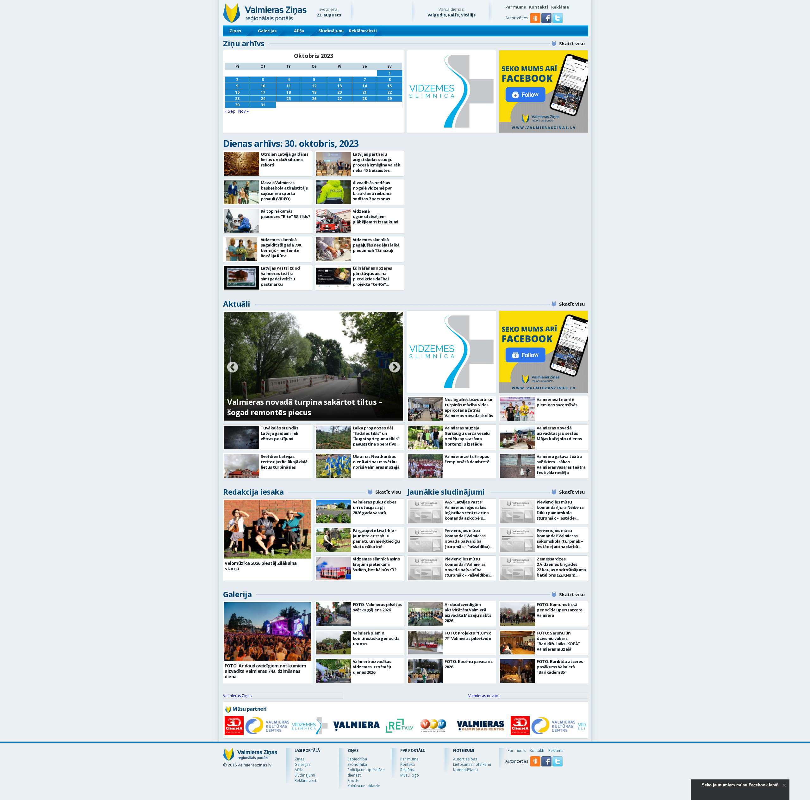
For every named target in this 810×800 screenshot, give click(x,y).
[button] (546, 21)
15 (389, 86)
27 (339, 98)
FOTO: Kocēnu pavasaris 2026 (468, 664)
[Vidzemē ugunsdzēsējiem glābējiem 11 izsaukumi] (333, 221)
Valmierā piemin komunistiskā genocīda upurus (376, 638)
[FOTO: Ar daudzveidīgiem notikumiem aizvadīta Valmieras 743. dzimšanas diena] (267, 631)
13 (339, 86)
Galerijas (267, 31)
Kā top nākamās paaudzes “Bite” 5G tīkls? (285, 213)
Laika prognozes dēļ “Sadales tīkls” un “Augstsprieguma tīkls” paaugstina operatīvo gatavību (376, 438)
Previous (232, 367)
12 (314, 86)
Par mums (515, 7)
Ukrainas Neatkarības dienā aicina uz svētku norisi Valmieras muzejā (376, 461)
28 (364, 98)
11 (288, 86)
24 (263, 98)
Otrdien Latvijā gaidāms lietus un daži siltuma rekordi (284, 159)
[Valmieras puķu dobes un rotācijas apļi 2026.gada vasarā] (333, 511)
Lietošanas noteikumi (472, 764)
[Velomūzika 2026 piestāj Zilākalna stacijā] (267, 529)
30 (237, 105)
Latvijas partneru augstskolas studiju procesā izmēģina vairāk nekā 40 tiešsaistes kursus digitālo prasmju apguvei (376, 167)
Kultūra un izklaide (363, 786)
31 (263, 105)
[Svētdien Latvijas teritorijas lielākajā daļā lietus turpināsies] (241, 466)
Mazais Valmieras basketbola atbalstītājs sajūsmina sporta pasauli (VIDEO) (284, 191)
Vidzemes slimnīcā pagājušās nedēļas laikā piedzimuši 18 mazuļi (376, 245)
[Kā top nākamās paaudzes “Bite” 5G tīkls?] (241, 221)
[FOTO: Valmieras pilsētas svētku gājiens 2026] (333, 614)
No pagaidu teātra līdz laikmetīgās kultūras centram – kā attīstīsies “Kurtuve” (307, 407)
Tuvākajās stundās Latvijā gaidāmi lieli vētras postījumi (279, 433)
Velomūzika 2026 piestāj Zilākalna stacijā (261, 566)
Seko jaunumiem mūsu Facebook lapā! (740, 785)
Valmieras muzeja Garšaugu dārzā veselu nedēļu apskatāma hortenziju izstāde (467, 436)
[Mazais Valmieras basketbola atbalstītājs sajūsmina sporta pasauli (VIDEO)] (241, 192)
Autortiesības (465, 759)
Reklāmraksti (363, 31)
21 (364, 92)
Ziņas (235, 31)
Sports (353, 780)
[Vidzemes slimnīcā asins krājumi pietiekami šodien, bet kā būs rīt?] (333, 568)
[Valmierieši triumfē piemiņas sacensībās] (517, 409)
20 (339, 92)
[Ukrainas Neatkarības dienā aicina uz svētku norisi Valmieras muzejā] (333, 466)
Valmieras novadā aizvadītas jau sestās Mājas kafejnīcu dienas (559, 433)
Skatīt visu (572, 43)
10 (263, 86)
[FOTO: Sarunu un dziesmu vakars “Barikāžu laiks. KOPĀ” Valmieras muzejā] (517, 642)
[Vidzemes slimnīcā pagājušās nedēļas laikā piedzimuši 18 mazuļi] (333, 249)
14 (364, 86)
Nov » (243, 111)
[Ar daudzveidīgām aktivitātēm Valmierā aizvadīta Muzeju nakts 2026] (425, 614)
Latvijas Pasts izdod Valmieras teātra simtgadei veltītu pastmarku (280, 276)
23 (237, 98)
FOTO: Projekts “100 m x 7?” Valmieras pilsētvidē (468, 635)
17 (263, 92)
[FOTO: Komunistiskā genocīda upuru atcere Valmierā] (517, 614)
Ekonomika (357, 764)
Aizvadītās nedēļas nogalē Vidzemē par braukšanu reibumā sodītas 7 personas (372, 191)
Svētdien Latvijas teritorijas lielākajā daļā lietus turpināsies (284, 461)
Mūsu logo (409, 775)
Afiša (299, 31)
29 (389, 98)
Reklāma (560, 7)
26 (314, 98)
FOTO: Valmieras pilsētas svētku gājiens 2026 (377, 607)
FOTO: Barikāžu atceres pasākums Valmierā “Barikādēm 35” (560, 667)
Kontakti (538, 7)
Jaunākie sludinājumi (446, 491)
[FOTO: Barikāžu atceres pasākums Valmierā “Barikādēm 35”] (517, 671)
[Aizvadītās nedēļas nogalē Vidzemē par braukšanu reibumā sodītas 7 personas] (333, 192)
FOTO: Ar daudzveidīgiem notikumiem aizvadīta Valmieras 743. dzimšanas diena (265, 671)
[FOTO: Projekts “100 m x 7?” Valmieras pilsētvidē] (425, 642)
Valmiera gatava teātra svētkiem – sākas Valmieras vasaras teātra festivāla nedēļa (561, 464)
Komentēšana (465, 769)
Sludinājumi (331, 31)
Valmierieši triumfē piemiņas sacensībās (557, 402)
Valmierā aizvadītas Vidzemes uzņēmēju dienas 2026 (373, 667)
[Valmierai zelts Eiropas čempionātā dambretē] (425, 466)
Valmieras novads (484, 695)
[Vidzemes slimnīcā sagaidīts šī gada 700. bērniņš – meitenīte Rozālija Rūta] (241, 249)
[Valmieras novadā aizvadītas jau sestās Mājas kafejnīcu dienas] (517, 437)
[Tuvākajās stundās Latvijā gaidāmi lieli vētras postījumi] (241, 437)
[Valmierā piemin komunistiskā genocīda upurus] (333, 642)
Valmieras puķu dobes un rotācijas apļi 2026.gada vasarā (374, 507)
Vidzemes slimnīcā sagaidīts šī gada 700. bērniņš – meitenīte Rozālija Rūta (281, 248)
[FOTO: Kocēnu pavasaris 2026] (425, 671)
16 (237, 92)
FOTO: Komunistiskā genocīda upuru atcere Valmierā (560, 610)
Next (394, 367)
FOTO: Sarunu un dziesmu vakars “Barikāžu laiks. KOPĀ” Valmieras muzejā (558, 641)
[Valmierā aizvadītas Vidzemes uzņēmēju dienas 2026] (333, 671)
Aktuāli (236, 303)
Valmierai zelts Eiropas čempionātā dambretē (467, 459)
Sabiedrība (357, 759)
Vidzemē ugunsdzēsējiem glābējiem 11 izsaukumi (375, 216)
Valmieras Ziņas (237, 695)
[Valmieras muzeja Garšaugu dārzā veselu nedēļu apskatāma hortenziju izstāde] (425, 437)
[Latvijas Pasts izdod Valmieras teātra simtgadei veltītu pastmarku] (241, 278)
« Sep (230, 111)
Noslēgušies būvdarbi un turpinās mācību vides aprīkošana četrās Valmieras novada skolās (469, 407)
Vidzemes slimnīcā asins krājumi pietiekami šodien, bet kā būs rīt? (376, 564)
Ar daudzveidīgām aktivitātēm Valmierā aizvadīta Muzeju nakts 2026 (468, 612)
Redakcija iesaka (253, 491)
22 (389, 92)
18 (288, 92)
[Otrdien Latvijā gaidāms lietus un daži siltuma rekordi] (241, 164)
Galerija (237, 594)
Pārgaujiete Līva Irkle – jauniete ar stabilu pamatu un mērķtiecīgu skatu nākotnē (376, 538)
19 (314, 92)
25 (288, 98)
